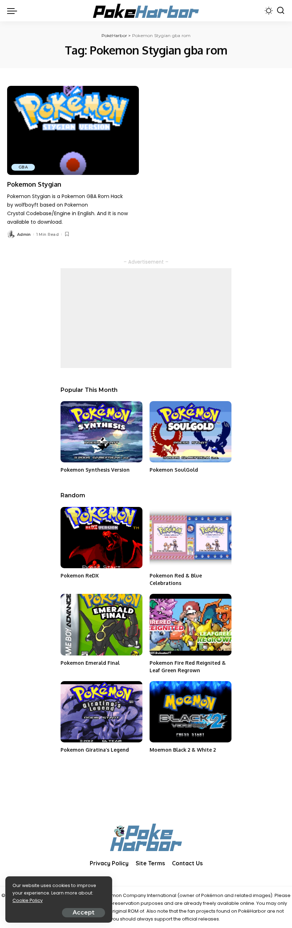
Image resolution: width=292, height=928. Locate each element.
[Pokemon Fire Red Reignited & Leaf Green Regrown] (190, 624)
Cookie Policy (27, 900)
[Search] (280, 10)
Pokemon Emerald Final (90, 663)
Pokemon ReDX (80, 575)
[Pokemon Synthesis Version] (101, 432)
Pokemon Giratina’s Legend (95, 750)
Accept (83, 912)
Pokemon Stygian (34, 184)
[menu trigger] (14, 10)
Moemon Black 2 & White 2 (183, 750)
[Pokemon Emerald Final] (101, 624)
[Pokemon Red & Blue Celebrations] (190, 538)
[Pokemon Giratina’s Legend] (101, 712)
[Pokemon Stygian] (73, 130)
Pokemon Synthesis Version (95, 470)
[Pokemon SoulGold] (190, 432)
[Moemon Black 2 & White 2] (190, 712)
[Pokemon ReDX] (101, 538)
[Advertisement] (146, 318)
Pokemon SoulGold (174, 470)
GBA (23, 167)
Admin (24, 234)
